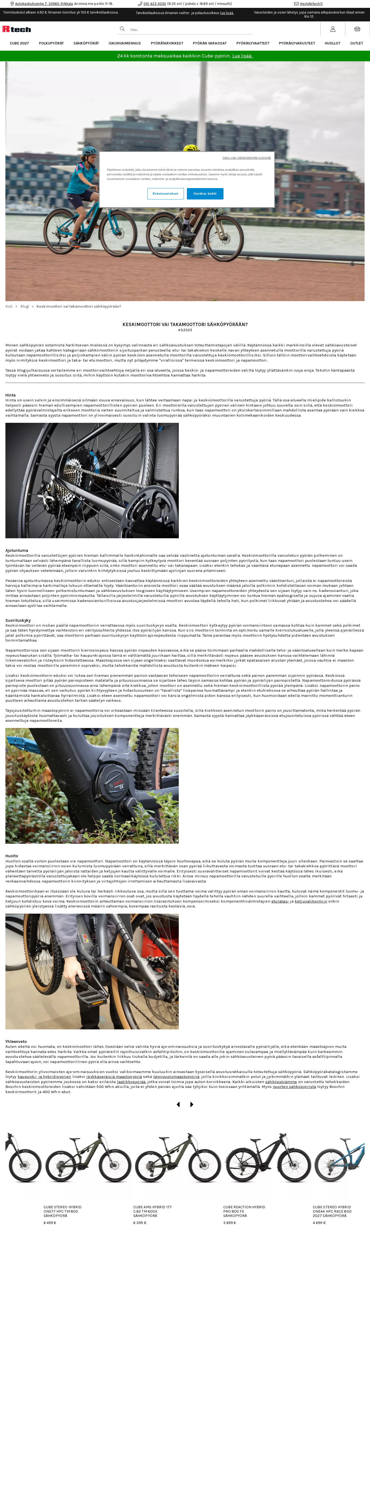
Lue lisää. (242, 56)
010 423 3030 (155, 4)
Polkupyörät (51, 43)
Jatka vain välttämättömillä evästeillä (246, 157)
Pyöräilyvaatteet (252, 43)
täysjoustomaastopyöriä (176, 1076)
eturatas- (280, 901)
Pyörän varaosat (209, 43)
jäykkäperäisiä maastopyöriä (114, 1076)
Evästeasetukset (165, 193)
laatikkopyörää (131, 1081)
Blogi (24, 306)
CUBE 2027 (19, 43)
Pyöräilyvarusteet (297, 43)
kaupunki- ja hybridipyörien (44, 1076)
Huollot (332, 43)
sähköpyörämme (281, 1081)
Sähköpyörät (86, 43)
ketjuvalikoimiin (311, 901)
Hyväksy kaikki (205, 193)
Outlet (356, 43)
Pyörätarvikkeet (167, 43)
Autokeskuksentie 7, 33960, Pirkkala (44, 4)
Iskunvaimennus (125, 43)
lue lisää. (227, 13)
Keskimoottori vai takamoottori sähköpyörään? (79, 306)
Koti (8, 306)
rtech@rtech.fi (311, 4)
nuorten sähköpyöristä (294, 1086)
